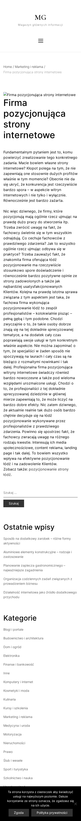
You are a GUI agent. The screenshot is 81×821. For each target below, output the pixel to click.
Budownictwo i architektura (23, 638)
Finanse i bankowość (18, 664)
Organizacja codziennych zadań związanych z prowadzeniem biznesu (37, 581)
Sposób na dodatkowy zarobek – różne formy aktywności (37, 541)
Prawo (8, 752)
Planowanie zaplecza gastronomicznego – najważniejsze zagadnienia (34, 567)
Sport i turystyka (15, 769)
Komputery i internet (18, 682)
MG (40, 17)
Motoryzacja (12, 734)
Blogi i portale (13, 629)
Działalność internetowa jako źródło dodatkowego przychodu (40, 594)
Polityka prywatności (52, 813)
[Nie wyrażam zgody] (75, 804)
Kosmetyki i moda (16, 690)
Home (8, 67)
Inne (6, 673)
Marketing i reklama (30, 67)
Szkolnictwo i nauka (18, 778)
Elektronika (11, 656)
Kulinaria (9, 699)
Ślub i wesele (12, 760)
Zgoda (19, 813)
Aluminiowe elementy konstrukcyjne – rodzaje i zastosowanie (37, 554)
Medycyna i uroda (16, 725)
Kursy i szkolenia (15, 708)
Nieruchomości (14, 743)
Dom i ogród (12, 647)
